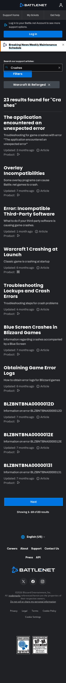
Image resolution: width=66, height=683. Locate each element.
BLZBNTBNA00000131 (28, 465)
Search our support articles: (19, 61)
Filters (17, 74)
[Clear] (59, 68)
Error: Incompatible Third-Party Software (29, 211)
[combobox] (33, 68)
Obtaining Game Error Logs (30, 370)
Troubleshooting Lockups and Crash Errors (27, 291)
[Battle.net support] (18, 154)
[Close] (63, 46)
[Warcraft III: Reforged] (18, 272)
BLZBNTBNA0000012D (29, 404)
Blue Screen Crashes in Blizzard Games (30, 330)
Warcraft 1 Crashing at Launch (31, 252)
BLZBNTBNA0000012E (28, 434)
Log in (33, 34)
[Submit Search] (7, 68)
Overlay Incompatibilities (24, 171)
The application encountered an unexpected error (24, 122)
